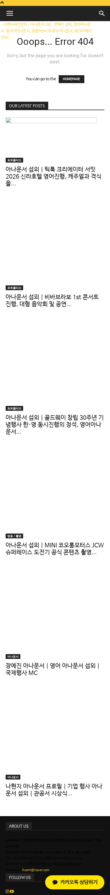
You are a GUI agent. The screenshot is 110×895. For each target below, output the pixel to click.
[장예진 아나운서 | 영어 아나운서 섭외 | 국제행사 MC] (55, 613)
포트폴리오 (14, 160)
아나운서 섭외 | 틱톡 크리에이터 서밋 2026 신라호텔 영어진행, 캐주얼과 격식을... (54, 176)
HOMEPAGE (71, 79)
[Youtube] (12, 892)
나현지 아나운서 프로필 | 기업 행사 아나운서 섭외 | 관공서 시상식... (54, 790)
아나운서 (13, 656)
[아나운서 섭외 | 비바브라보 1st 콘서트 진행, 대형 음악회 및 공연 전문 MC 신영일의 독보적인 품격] (55, 244)
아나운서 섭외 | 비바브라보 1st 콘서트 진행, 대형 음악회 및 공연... (52, 301)
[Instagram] (8, 892)
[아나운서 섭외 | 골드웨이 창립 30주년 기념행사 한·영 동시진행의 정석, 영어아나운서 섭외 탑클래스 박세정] (55, 365)
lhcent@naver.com (35, 870)
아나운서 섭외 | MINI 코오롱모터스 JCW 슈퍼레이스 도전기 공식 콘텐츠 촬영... (55, 549)
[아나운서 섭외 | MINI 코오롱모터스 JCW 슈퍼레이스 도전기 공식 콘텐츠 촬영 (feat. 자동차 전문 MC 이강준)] (55, 492)
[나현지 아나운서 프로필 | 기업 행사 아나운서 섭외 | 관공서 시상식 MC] (55, 733)
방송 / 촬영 (14, 536)
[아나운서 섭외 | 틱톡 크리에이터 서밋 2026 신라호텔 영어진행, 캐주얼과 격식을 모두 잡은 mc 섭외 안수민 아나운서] (55, 140)
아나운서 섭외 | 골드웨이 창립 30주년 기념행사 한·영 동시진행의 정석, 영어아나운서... (55, 424)
